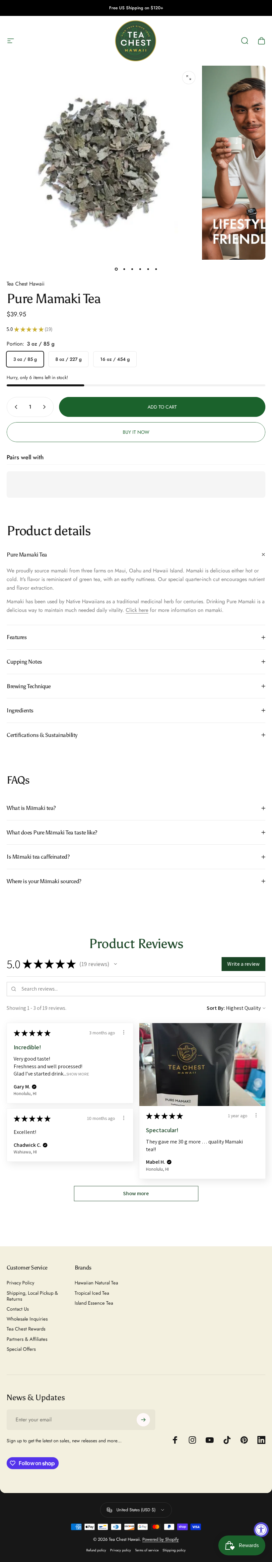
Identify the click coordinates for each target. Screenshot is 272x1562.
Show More (77, 1074)
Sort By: (216, 1008)
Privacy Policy (20, 1283)
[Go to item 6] (156, 269)
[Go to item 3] (132, 269)
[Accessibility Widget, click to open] (261, 1529)
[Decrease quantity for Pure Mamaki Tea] (14, 407)
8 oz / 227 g (68, 359)
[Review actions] (123, 1032)
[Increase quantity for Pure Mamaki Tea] (45, 407)
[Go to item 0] (116, 269)
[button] (115, 964)
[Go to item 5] (148, 269)
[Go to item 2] (124, 269)
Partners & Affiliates (27, 1339)
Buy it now (136, 432)
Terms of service (147, 1550)
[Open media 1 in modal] (188, 77)
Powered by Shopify (160, 1539)
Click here (137, 610)
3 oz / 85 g (25, 359)
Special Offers (21, 1349)
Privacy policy (120, 1550)
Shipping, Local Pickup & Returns (32, 1296)
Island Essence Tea (94, 1303)
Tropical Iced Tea (92, 1293)
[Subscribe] (143, 1419)
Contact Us (18, 1309)
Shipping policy (174, 1550)
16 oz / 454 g (115, 359)
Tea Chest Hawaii (25, 284)
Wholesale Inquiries (27, 1319)
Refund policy (96, 1550)
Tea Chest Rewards (26, 1329)
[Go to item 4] (140, 269)
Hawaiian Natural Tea (96, 1283)
